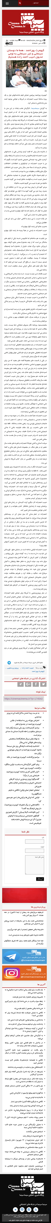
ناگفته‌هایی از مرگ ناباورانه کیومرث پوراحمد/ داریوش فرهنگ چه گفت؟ (22, 806)
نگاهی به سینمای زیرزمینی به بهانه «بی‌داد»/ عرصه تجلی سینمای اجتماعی (24, 1153)
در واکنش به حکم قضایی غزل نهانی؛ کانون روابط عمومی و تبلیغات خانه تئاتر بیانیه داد (24, 1044)
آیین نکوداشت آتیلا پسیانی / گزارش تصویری (22, 812)
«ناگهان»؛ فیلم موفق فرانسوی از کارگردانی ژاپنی (26, 1093)
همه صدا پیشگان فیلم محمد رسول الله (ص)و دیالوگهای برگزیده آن (23, 942)
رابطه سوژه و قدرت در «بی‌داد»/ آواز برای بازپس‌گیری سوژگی (24, 1003)
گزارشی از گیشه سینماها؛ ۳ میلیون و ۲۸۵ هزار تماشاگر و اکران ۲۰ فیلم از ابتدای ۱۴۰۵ (24, 1030)
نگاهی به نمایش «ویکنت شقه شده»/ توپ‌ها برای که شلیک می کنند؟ (24, 1014)
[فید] (35, 1209)
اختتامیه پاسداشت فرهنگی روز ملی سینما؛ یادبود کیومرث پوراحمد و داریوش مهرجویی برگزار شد (24, 750)
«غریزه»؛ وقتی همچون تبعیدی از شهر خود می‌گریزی (25, 929)
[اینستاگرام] (29, 1209)
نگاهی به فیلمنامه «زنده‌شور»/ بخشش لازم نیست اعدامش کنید (24, 1061)
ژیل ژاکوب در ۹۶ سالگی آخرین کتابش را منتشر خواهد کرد (24, 1087)
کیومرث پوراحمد (38, 671)
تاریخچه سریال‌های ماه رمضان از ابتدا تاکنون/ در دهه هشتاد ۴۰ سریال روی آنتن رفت (23, 914)
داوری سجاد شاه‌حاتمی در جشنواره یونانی (28, 1147)
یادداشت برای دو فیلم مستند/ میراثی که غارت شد (25, 1024)
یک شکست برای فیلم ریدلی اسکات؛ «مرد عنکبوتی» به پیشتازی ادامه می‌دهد (24, 991)
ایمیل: (42, 846)
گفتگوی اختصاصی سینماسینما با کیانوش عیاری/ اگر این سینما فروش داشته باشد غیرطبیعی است (24, 819)
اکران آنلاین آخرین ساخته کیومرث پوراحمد (22, 772)
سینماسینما (35, 108)
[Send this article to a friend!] (11, 43)
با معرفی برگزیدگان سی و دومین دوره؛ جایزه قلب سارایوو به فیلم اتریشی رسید (24, 1126)
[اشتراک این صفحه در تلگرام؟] (20, 684)
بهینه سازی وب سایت (23, 1220)
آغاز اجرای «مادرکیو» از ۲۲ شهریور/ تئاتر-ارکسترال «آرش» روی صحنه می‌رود (24, 1142)
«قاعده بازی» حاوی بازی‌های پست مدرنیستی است (26, 935)
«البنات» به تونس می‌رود (34, 1097)
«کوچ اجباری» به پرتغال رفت (33, 1136)
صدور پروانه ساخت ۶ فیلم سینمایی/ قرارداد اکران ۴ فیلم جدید (24, 1119)
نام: (43, 837)
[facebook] (36, 684)
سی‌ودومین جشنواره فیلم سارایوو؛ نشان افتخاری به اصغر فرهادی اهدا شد (24, 1167)
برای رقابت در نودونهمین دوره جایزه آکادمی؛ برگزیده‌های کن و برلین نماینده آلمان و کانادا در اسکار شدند (24, 1053)
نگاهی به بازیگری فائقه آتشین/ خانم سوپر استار (27, 1101)
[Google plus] (28, 684)
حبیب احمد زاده (28, 668)
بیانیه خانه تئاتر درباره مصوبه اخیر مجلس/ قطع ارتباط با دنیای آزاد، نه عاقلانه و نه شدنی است (24, 1080)
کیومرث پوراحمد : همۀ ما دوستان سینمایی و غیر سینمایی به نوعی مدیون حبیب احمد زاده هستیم (25, 54)
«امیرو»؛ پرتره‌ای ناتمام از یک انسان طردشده (28, 997)
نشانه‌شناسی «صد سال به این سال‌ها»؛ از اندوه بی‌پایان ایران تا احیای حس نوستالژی (23, 922)
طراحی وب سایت (36, 1220)
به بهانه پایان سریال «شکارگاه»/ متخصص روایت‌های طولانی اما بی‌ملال (25, 740)
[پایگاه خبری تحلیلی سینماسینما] (25, 23)
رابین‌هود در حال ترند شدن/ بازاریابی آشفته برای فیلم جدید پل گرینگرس (24, 1073)
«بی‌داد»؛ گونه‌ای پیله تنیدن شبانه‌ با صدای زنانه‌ (26, 1105)
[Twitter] (43, 684)
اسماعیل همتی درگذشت (34, 1131)
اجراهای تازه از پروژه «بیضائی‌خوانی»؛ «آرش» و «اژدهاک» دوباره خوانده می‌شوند (24, 1112)
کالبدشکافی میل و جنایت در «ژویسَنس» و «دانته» (25, 1067)
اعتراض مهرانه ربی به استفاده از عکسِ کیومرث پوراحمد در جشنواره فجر (25, 722)
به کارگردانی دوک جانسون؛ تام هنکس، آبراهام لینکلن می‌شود (24, 1037)
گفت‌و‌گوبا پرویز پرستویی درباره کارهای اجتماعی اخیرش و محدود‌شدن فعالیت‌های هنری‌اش (25, 783)
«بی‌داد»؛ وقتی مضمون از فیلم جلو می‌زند (28, 1008)
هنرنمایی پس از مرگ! (31, 775)
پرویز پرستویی (12, 668)
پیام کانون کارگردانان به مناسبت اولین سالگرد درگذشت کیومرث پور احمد (22, 766)
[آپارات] (22, 1209)
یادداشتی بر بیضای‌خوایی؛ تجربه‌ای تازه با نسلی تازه (25, 1020)
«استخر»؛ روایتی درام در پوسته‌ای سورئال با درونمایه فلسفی (24, 1160)
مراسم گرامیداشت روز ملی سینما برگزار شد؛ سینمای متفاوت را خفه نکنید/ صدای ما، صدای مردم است (23, 731)
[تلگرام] (15, 1209)
